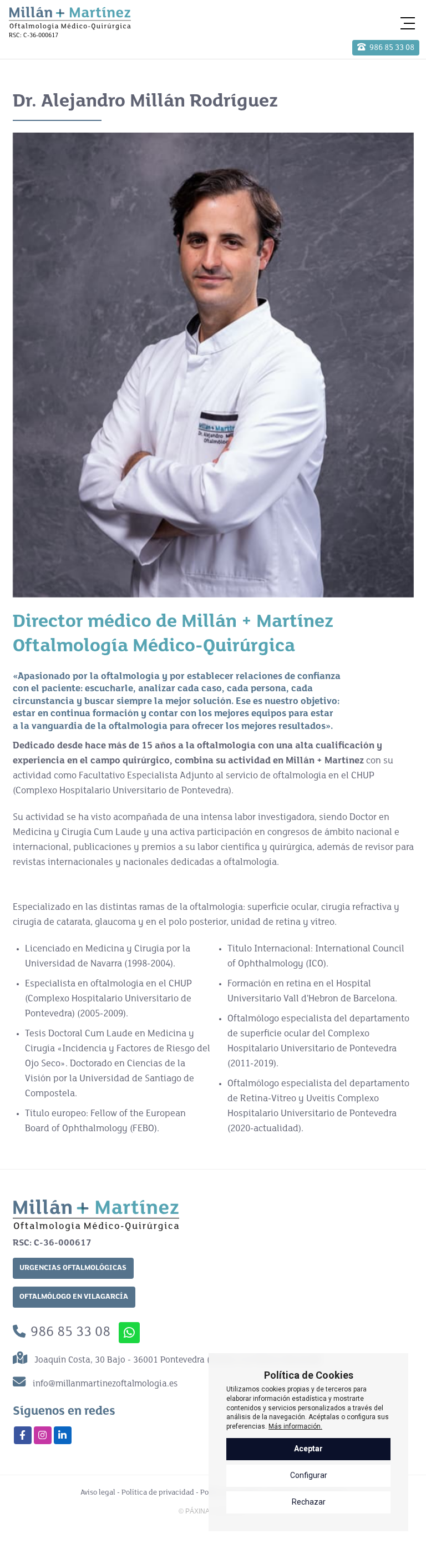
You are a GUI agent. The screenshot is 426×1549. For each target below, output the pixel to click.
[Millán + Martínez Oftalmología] (70, 18)
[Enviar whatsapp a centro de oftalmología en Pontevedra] (129, 1332)
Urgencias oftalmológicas (72, 1268)
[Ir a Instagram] (43, 1435)
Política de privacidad (157, 1493)
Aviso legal (97, 1493)
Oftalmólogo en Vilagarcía (73, 1297)
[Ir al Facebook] (23, 1435)
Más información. (295, 1426)
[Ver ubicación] (22, 1360)
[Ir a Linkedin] (63, 1435)
